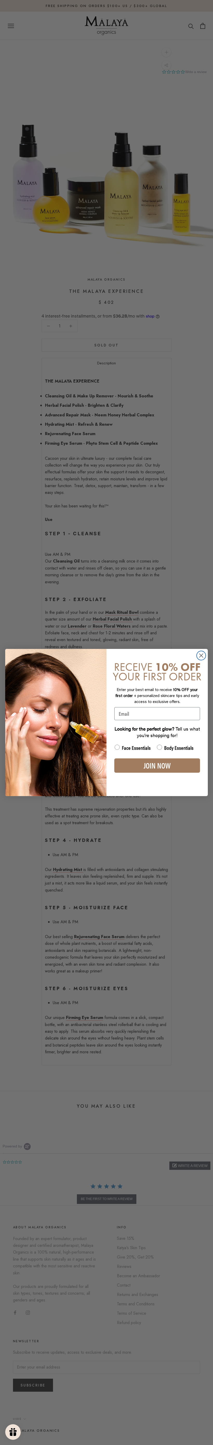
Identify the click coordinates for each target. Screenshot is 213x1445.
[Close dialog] (201, 655)
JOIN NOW (157, 765)
